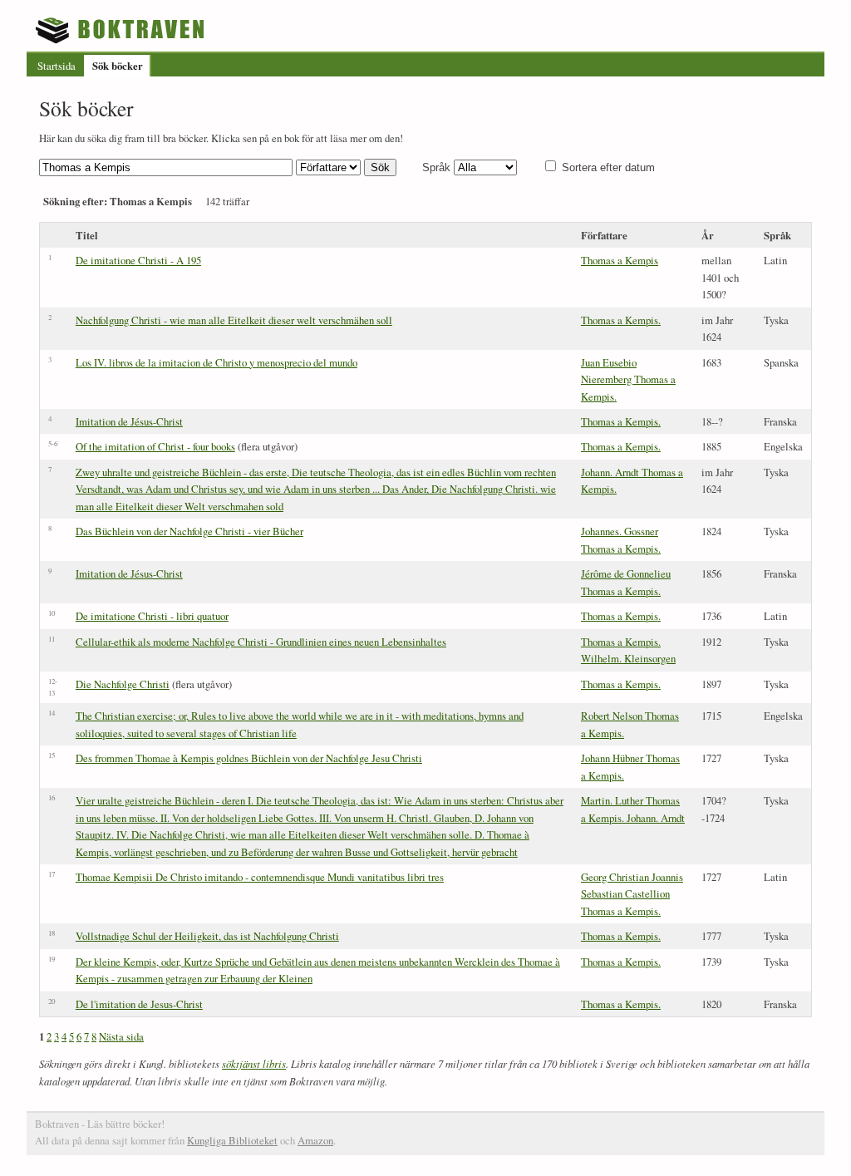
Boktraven (122, 29)
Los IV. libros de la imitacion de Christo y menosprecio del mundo (216, 362)
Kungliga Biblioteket (232, 1140)
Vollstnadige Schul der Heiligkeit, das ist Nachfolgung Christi (207, 935)
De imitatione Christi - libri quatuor (152, 615)
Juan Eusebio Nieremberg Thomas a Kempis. (628, 379)
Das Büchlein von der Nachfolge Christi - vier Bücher (189, 531)
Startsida (56, 65)
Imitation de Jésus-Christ (129, 421)
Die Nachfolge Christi (123, 684)
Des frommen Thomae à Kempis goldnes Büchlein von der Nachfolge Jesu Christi (249, 757)
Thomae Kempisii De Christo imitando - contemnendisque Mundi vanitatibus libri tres (260, 876)
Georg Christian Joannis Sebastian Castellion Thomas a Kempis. (632, 893)
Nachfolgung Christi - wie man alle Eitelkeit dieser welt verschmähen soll (234, 319)
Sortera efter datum (608, 167)
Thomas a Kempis (619, 260)
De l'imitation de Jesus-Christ (139, 1003)
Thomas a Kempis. (621, 319)
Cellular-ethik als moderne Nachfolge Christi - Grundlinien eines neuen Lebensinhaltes (261, 641)
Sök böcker (117, 65)
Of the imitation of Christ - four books (155, 446)
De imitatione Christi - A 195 (138, 260)
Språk (436, 167)
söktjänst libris (254, 1063)
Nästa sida (121, 1036)
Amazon (315, 1140)
